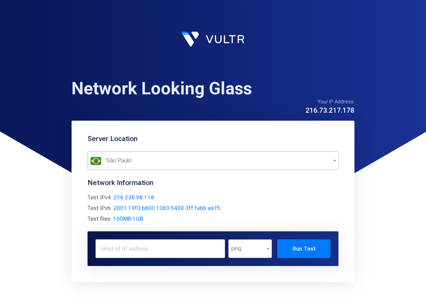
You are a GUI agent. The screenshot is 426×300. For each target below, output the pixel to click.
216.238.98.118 (133, 197)
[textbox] (213, 160)
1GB (137, 218)
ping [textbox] (236, 248)
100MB (122, 218)
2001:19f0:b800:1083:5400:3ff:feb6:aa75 (166, 208)
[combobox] (213, 160)
